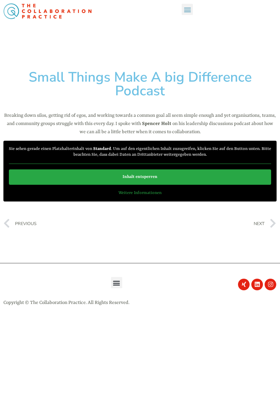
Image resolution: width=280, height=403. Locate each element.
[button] (187, 9)
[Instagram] (270, 284)
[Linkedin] (257, 284)
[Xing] (244, 284)
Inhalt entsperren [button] (140, 177)
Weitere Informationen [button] (140, 193)
